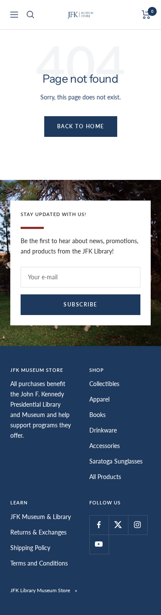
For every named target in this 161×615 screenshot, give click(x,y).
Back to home (80, 126)
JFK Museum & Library (40, 516)
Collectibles (104, 383)
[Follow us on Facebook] (99, 525)
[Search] (30, 15)
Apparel (99, 399)
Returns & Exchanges (38, 532)
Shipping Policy (30, 547)
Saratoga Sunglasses (116, 461)
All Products (105, 476)
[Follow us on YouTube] (99, 544)
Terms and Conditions (39, 563)
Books (97, 414)
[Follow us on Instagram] (137, 525)
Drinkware (103, 430)
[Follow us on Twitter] (118, 525)
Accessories (104, 445)
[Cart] (146, 14)
